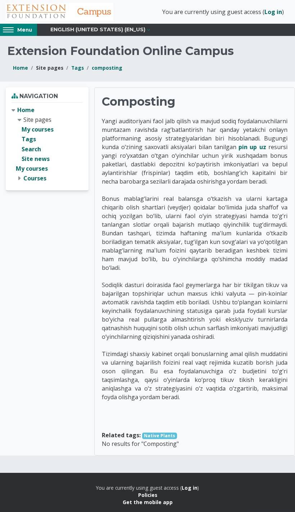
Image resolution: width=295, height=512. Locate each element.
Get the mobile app (148, 502)
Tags (77, 67)
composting (107, 67)
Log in (273, 12)
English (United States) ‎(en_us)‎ (97, 29)
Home (20, 67)
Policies (147, 495)
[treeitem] (47, 144)
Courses (34, 178)
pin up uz (252, 147)
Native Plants (159, 436)
